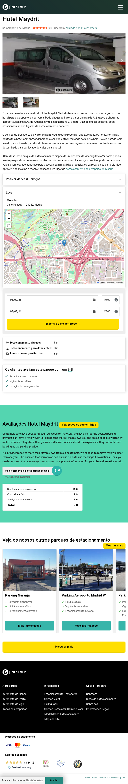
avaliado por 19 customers (81, 28)
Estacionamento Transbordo (61, 694)
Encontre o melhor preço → (63, 323)
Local (9, 192)
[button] (64, 243)
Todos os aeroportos (14, 709)
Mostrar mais (114, 545)
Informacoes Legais (98, 709)
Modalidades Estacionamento (61, 714)
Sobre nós (92, 704)
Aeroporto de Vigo (13, 704)
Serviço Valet (52, 699)
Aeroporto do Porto (14, 699)
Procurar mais (64, 646)
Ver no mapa (17, 223)
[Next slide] (122, 60)
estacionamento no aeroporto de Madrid (89, 169)
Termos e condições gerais (112, 777)
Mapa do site (52, 719)
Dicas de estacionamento (101, 699)
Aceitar (54, 780)
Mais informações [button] (34, 780)
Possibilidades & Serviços (23, 179)
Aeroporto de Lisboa (14, 694)
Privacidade (90, 777)
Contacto (91, 694)
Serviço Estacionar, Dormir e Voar (63, 709)
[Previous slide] (6, 60)
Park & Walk (51, 704)
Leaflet (102, 283)
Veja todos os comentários (79, 424)
